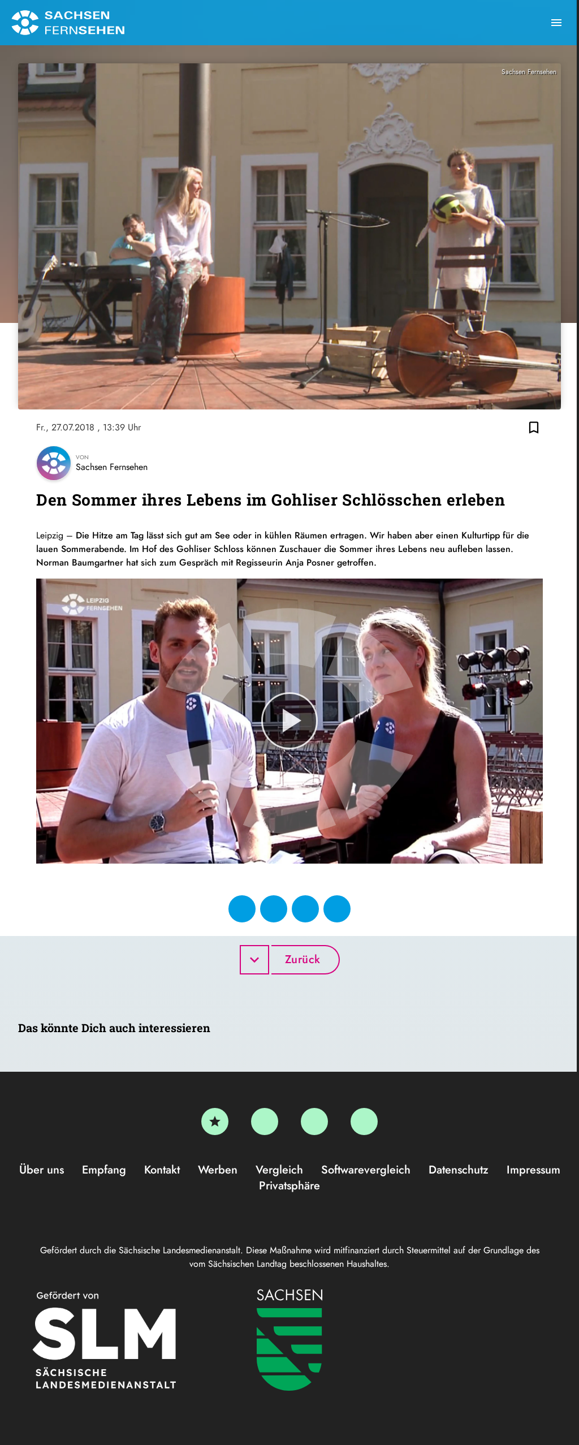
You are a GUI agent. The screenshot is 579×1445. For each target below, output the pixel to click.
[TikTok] (364, 1121)
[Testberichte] (214, 1121)
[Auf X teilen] (273, 908)
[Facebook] (264, 1121)
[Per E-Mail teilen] (337, 908)
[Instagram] (314, 1121)
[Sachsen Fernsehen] (68, 22)
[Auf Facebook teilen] (242, 908)
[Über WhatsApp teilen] (305, 908)
